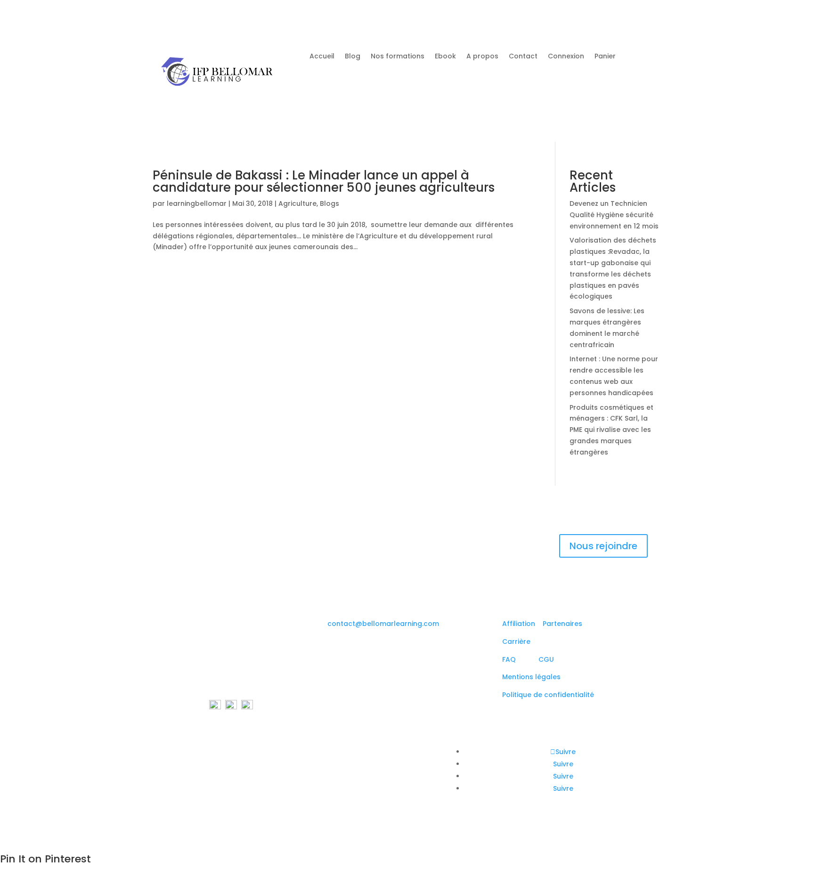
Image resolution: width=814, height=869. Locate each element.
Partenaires (562, 623)
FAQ (511, 659)
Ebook (445, 57)
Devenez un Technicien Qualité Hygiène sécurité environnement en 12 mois (614, 215)
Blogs (329, 203)
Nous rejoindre (603, 545)
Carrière (516, 641)
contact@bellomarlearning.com (383, 623)
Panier (605, 57)
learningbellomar (197, 203)
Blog (352, 57)
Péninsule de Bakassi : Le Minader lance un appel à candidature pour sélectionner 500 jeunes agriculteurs (324, 181)
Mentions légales (531, 677)
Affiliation (518, 623)
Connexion (566, 57)
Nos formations (397, 57)
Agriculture (297, 203)
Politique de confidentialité (548, 694)
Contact (523, 57)
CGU (546, 659)
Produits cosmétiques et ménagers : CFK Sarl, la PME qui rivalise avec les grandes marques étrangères (611, 430)
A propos (482, 57)
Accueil (321, 57)
